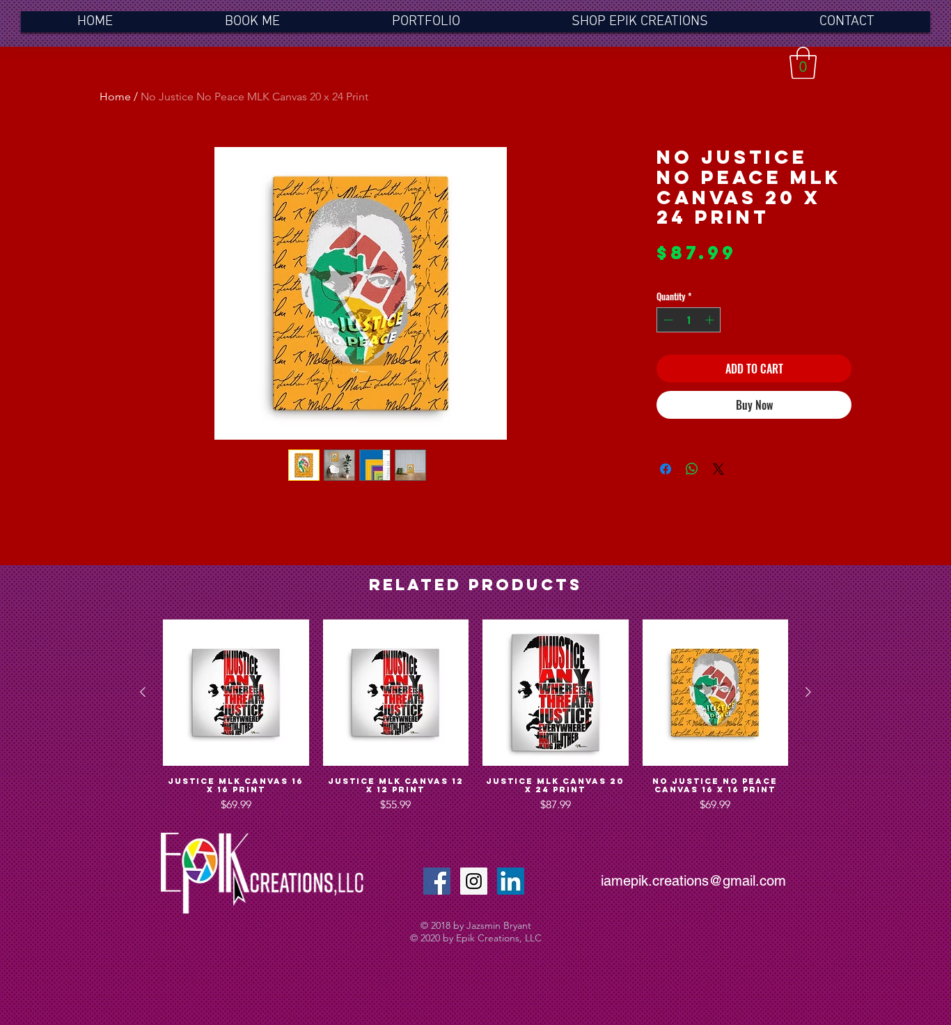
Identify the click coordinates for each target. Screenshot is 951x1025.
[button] (803, 63)
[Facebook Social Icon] (436, 881)
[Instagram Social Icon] (473, 881)
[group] (475, 716)
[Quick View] (236, 692)
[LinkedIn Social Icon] (510, 881)
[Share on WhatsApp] (692, 469)
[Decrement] (667, 320)
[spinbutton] (688, 320)
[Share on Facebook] (665, 469)
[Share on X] (718, 469)
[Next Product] (808, 692)
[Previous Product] (142, 692)
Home (115, 96)
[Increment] (710, 320)
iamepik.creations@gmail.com (693, 880)
